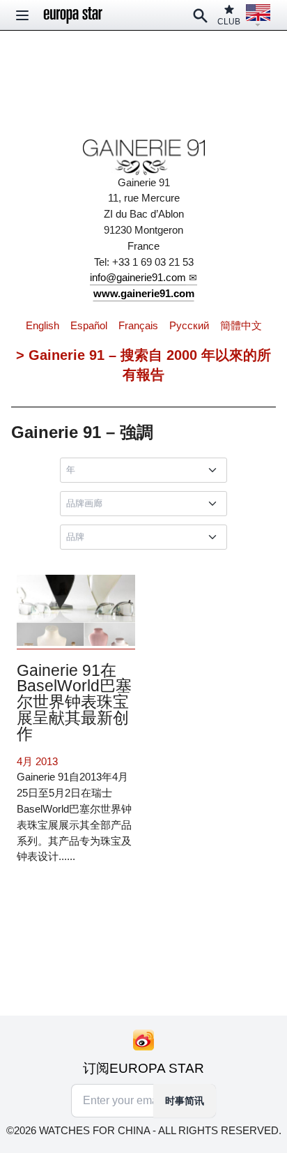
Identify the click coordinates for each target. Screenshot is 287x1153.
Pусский (189, 325)
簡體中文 (241, 325)
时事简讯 (184, 1100)
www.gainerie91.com (143, 293)
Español (88, 325)
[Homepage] (73, 15)
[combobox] (146, 470)
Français (138, 325)
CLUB (228, 22)
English (42, 325)
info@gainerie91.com (138, 277)
